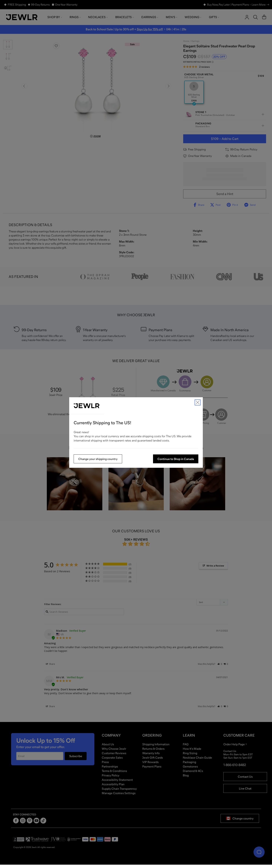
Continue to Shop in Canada (175, 458)
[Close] (197, 402)
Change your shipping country (97, 458)
